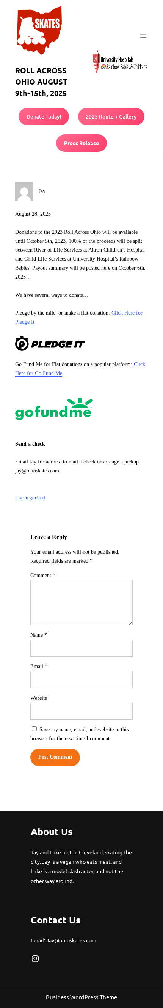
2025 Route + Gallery (111, 116)
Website (38, 698)
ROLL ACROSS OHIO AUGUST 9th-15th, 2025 (41, 81)
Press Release (81, 142)
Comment (42, 575)
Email (38, 666)
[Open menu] (143, 36)
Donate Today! (44, 116)
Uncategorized (30, 497)
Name (38, 635)
